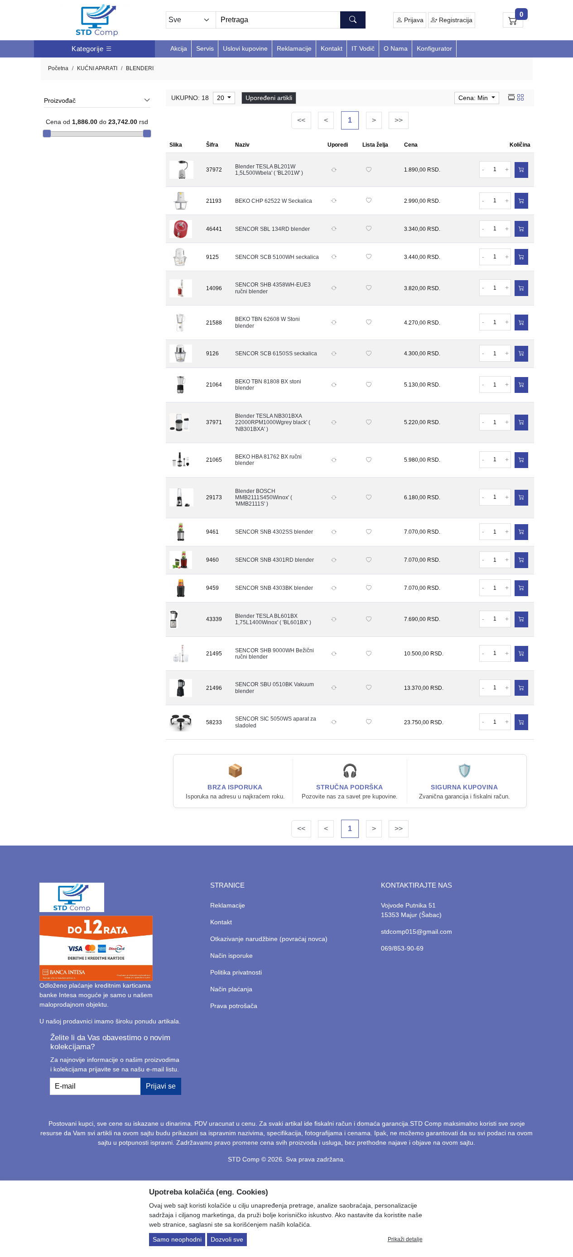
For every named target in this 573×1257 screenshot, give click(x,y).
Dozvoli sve (227, 1239)
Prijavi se (161, 1086)
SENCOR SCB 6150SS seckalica (276, 353)
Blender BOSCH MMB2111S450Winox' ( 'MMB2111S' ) (263, 497)
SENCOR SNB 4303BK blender (274, 588)
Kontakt (331, 48)
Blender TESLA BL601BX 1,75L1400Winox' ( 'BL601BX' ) (273, 619)
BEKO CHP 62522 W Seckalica (273, 201)
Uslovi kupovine (245, 48)
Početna (58, 68)
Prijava (413, 20)
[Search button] (353, 20)
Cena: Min (474, 97)
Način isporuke (231, 955)
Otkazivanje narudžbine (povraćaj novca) (268, 938)
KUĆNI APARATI (97, 68)
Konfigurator (434, 48)
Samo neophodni (177, 1239)
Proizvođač (60, 100)
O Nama (396, 48)
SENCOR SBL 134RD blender (272, 229)
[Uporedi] (333, 170)
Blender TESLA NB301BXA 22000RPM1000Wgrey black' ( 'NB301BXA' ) (272, 422)
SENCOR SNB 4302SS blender (274, 532)
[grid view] (520, 97)
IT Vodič (363, 48)
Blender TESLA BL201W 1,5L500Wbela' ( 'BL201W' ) (269, 169)
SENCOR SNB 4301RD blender (274, 560)
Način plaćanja (231, 989)
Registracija (454, 20)
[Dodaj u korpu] (521, 170)
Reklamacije (294, 48)
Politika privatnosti (236, 972)
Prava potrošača (233, 1005)
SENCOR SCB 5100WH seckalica (277, 257)
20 (221, 97)
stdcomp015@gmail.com (416, 931)
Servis (205, 48)
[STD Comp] (97, 20)
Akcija (178, 48)
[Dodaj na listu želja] (368, 170)
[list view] (511, 97)
